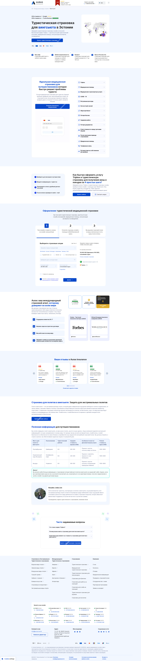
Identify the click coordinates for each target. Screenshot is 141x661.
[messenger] (80, 632)
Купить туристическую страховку (47, 40)
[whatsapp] (77, 632)
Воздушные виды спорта (41, 8)
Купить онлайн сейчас (41, 419)
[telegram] (75, 632)
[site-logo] (37, 2)
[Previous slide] (34, 373)
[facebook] (98, 632)
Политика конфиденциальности (58, 658)
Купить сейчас (81, 194)
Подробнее (62, 269)
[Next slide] (107, 373)
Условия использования (73, 658)
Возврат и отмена (104, 658)
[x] (106, 632)
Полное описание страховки (87, 256)
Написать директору (39, 634)
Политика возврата (54, 280)
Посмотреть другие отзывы (70, 388)
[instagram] (101, 632)
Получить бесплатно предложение (52, 106)
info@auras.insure (37, 631)
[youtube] (103, 632)
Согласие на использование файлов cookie (89, 658)
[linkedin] (108, 632)
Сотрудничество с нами (100, 581)
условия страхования (51, 278)
